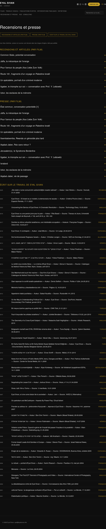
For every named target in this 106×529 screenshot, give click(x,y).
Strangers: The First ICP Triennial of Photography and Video (33, 475)
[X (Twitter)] (83, 4)
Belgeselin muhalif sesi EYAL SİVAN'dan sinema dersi (31, 329)
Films (2, 11)
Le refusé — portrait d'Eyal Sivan (23, 463)
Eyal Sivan (7, 2)
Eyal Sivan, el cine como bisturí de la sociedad (28, 394)
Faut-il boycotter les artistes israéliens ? (25, 314)
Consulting (27, 14)
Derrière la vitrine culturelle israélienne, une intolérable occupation (35, 222)
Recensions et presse (9, 14)
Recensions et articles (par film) (15, 35)
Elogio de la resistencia (20, 451)
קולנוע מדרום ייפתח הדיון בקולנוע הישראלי (26, 436)
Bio (1, 6)
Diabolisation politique (19, 496)
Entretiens (62, 11)
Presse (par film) (38, 35)
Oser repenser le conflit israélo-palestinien (26, 281)
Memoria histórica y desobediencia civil (25, 287)
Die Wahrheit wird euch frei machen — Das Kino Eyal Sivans (33, 272)
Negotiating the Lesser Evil (21, 382)
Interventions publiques (47, 11)
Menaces (14, 469)
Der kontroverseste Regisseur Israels (25, 237)
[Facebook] (78, 4)
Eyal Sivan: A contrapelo (20, 231)
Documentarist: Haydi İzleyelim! (23, 338)
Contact (7, 6)
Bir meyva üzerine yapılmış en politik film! (26, 308)
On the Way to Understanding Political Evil (26, 299)
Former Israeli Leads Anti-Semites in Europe (27, 442)
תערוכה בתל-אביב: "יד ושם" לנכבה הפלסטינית (27, 258)
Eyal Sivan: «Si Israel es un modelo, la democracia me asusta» (34, 198)
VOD (20, 14)
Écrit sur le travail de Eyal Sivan (62, 35)
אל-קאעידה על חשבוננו (19, 415)
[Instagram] (80, 4)
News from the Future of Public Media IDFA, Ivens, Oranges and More (36, 359)
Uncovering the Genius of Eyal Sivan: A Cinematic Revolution (34, 207)
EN (105, 4)
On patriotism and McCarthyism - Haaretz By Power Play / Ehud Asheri (37, 400)
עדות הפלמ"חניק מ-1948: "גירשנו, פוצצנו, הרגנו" (28, 243)
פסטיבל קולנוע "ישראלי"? (20, 376)
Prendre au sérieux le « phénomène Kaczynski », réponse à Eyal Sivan (37, 406)
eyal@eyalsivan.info (21, 522)
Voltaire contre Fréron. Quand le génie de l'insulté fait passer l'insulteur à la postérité (42, 427)
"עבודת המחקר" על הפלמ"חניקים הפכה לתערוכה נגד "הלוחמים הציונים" (36, 249)
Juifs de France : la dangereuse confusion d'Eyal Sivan (31, 490)
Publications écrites (28, 11)
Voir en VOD (94, 4)
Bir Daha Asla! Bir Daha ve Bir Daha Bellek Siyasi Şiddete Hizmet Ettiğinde (39, 344)
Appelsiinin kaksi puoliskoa (21, 293)
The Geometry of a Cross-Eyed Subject (25, 320)
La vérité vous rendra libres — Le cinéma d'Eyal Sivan (31, 264)
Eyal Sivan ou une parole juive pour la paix (27, 213)
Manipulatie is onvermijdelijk (21, 367)
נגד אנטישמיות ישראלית (19, 421)
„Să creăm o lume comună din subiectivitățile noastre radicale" (34, 190)
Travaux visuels (12, 11)
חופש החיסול (16, 457)
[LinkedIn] (85, 4)
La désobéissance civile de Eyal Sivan (25, 484)
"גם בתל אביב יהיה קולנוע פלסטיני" (23, 352)
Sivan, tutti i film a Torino (20, 388)
